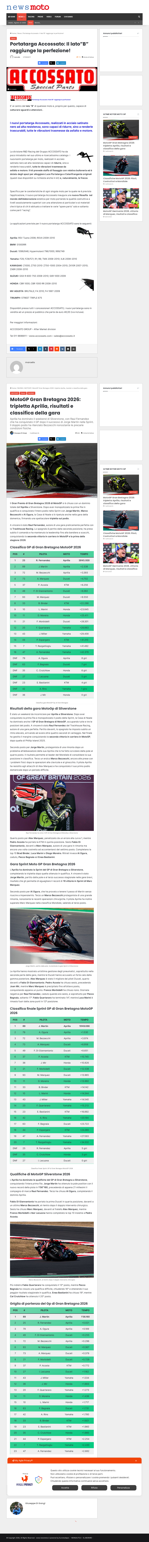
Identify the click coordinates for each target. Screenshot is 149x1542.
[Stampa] (73, 349)
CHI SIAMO (68, 17)
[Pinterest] (51, 349)
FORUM (58, 17)
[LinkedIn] (40, 349)
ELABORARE (87, 1538)
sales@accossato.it (64, 336)
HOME (12, 17)
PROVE (40, 17)
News (19, 33)
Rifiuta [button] (94, 1487)
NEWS (21, 17)
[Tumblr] (45, 349)
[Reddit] (56, 349)
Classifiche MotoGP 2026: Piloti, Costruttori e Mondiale (120, 180)
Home (13, 33)
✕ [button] (136, 1460)
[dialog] (74, 1477)
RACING (31, 17)
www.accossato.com (40, 336)
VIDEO (49, 17)
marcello (17, 57)
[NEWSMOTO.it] (27, 7)
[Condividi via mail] (68, 349)
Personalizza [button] (123, 1487)
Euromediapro (64, 1538)
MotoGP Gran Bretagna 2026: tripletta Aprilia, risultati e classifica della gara (119, 145)
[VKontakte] (62, 349)
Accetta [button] (65, 1487)
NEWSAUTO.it (76, 1538)
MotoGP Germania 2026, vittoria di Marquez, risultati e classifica (120, 212)
